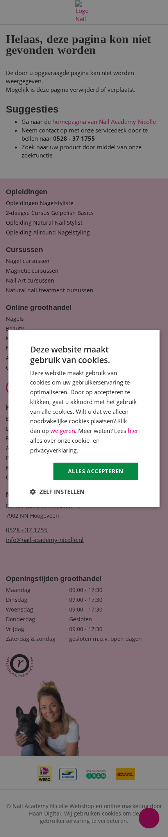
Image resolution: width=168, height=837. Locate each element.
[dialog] (84, 418)
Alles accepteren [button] (95, 471)
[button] (57, 491)
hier (133, 431)
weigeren (62, 431)
